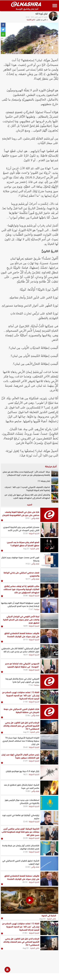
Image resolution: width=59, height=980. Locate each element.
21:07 (25, 760)
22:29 (25, 838)
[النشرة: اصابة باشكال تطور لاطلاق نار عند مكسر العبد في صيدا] (49, 788)
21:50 (25, 701)
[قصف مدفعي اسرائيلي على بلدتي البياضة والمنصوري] (49, 575)
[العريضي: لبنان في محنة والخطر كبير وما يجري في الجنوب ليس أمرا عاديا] (49, 681)
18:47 (25, 654)
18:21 (25, 774)
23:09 (25, 806)
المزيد (29, 504)
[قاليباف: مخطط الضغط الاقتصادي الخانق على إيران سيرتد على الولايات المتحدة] (49, 636)
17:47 (30, 609)
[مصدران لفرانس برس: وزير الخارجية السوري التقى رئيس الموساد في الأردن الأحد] (49, 530)
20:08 (25, 595)
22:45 (25, 821)
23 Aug (42, 918)
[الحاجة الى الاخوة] (29, 900)
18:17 (27, 578)
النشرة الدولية (34, 533)
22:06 (27, 715)
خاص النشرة (31, 19)
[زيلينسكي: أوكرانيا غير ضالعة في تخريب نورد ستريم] (49, 818)
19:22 (27, 563)
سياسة (36, 608)
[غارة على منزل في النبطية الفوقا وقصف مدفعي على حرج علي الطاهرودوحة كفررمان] (49, 515)
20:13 (25, 639)
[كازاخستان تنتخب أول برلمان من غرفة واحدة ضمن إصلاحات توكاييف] (49, 848)
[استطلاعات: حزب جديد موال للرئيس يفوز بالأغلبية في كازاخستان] (49, 803)
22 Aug (26, 548)
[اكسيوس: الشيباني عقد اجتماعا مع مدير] (49, 666)
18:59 (25, 625)
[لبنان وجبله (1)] (54, 480)
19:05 (27, 791)
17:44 (30, 684)
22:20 (25, 533)
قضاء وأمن (35, 517)
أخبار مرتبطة (51, 466)
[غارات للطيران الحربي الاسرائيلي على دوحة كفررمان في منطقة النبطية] (49, 712)
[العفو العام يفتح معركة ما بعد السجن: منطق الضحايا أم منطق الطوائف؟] (49, 545)
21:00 (25, 851)
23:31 (27, 518)
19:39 (25, 669)
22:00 (27, 866)
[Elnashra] (26, 4)
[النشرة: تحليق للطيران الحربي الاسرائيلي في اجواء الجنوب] (49, 863)
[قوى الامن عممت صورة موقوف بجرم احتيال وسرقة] (49, 560)
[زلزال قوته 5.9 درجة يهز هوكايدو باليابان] (49, 772)
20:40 (25, 747)
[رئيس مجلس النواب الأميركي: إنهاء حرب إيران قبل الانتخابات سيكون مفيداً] (49, 757)
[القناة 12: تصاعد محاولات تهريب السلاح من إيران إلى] (49, 697)
